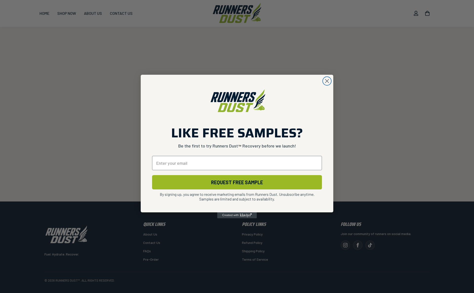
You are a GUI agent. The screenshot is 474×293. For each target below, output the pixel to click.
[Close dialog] (327, 81)
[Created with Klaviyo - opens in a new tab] (237, 215)
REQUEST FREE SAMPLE (237, 182)
